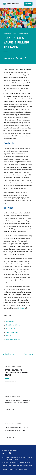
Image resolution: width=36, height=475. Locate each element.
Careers (4, 469)
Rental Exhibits (10, 328)
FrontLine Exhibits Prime (13, 325)
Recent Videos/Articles (13, 339)
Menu (29, 4)
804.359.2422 (13, 460)
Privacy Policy (23, 469)
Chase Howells (23, 33)
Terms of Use (13, 469)
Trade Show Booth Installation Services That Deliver (16, 372)
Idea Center (10, 321)
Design (8, 335)
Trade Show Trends (10, 366)
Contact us (21, 308)
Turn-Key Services (12, 332)
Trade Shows (7, 33)
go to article (9, 382)
